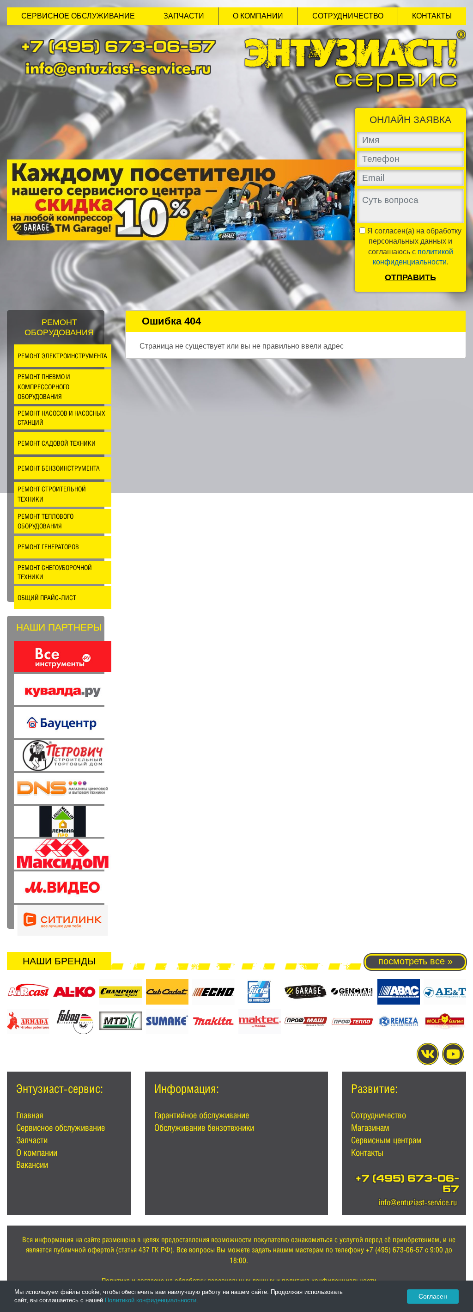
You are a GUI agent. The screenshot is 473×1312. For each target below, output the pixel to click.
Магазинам (370, 1127)
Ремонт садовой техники (57, 443)
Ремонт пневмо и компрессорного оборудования (44, 386)
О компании (258, 16)
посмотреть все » (415, 961)
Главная (29, 1115)
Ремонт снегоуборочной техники (55, 572)
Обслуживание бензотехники (204, 1127)
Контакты (432, 16)
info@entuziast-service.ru (118, 68)
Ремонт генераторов (48, 547)
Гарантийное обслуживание (201, 1115)
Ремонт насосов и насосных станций (61, 417)
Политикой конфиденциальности (150, 1300)
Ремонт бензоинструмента (59, 468)
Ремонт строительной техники (52, 494)
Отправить (410, 277)
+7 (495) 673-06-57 (118, 48)
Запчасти (184, 16)
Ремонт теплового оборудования (45, 521)
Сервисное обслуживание (78, 16)
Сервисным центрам (386, 1140)
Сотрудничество (347, 16)
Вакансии (32, 1164)
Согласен (432, 1296)
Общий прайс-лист (47, 597)
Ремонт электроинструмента (62, 356)
